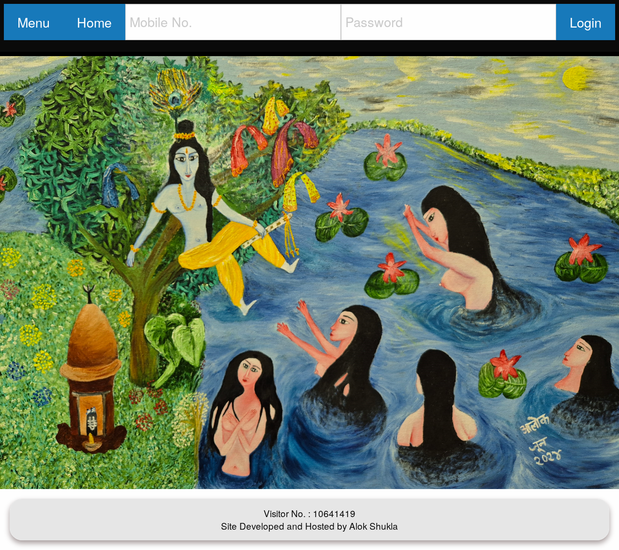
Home (94, 22)
